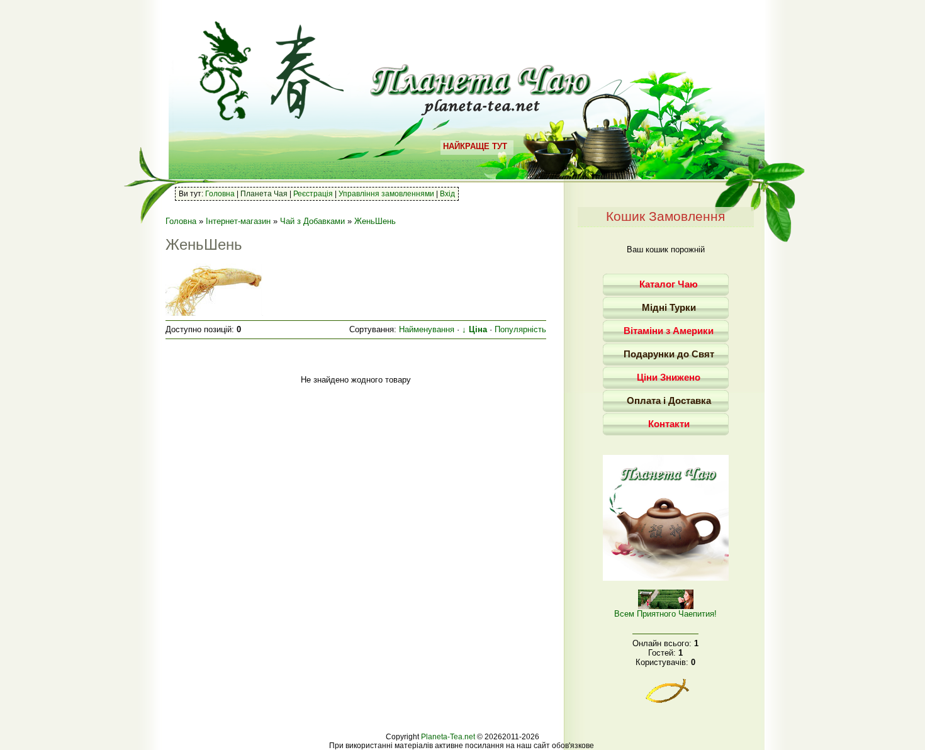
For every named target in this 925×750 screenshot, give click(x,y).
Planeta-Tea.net (448, 736)
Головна (220, 193)
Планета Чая (264, 193)
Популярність (520, 329)
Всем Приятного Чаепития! (665, 613)
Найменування (426, 329)
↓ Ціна (474, 329)
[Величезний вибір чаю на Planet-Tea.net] (481, 111)
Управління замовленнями (386, 193)
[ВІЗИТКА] (666, 578)
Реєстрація (313, 193)
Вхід (447, 193)
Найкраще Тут (475, 146)
